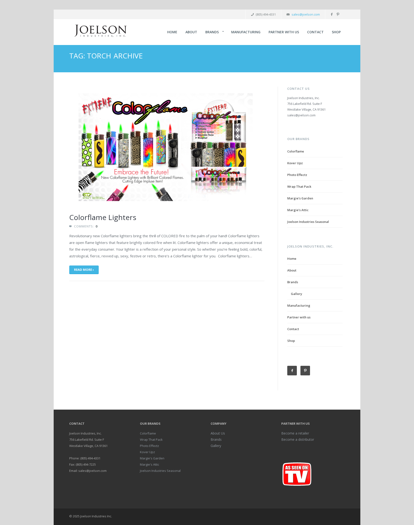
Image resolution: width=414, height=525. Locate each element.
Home (172, 32)
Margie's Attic (149, 464)
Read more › (84, 269)
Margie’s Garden (300, 198)
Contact (315, 32)
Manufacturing (245, 32)
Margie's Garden (152, 458)
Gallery (296, 294)
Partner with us (284, 32)
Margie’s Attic (298, 210)
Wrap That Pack (299, 186)
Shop (336, 32)
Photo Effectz (297, 175)
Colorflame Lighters (102, 217)
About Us (218, 433)
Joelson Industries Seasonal (308, 222)
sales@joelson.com (306, 14)
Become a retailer (295, 433)
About (191, 32)
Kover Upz (295, 163)
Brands (212, 32)
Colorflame (295, 151)
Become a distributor (297, 439)
